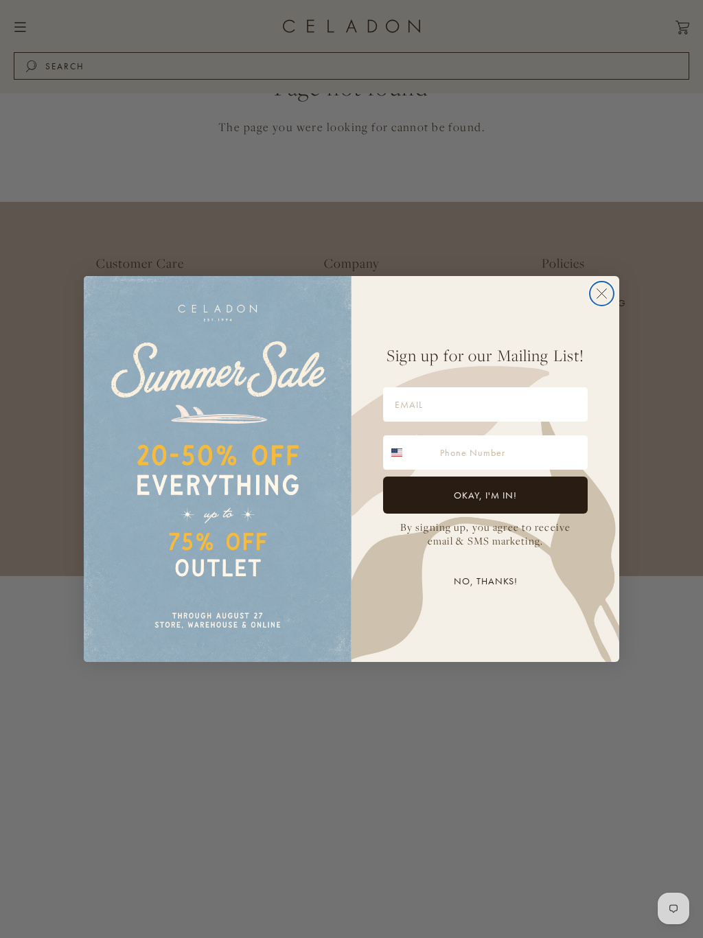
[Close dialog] (602, 294)
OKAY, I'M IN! (485, 495)
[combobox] (408, 452)
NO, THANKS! (486, 581)
